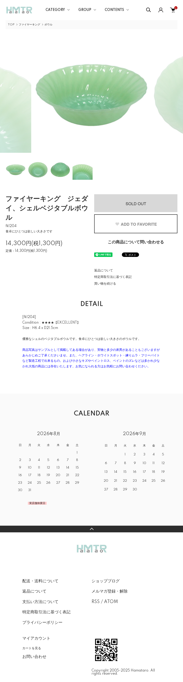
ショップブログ (106, 581)
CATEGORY (55, 10)
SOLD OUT (136, 203)
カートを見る (31, 648)
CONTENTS (114, 10)
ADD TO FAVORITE (139, 224)
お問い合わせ (34, 657)
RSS (96, 602)
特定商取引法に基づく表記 (113, 277)
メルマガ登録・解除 (110, 591)
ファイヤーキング (29, 24)
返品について (103, 270)
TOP (11, 24)
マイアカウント (36, 638)
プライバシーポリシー (42, 622)
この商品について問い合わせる (136, 242)
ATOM (111, 602)
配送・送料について (40, 581)
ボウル (48, 24)
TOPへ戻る (91, 529)
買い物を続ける (105, 283)
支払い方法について (40, 602)
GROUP (84, 10)
